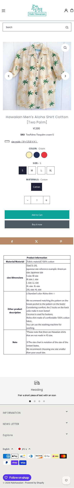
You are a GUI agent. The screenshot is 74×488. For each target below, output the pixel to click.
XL (50, 170)
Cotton (36, 186)
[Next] (65, 76)
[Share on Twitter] (36, 241)
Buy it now (37, 224)
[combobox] (37, 27)
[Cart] (71, 10)
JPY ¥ (24, 448)
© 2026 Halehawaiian (13, 482)
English (6, 448)
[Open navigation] (13, 10)
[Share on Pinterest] (61, 241)
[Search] (67, 27)
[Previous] (9, 76)
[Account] (66, 10)
